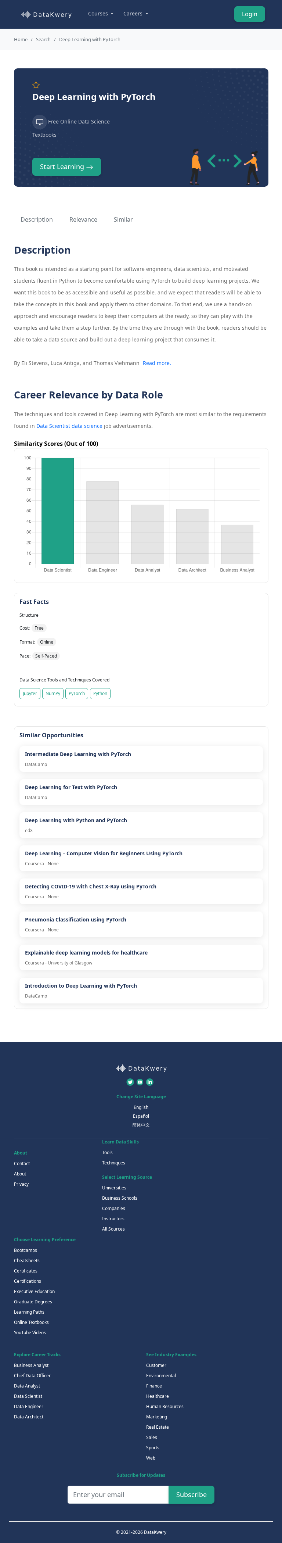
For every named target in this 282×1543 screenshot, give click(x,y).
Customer (156, 1365)
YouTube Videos (30, 1332)
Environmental (161, 1375)
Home (21, 39)
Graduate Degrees (33, 1302)
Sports (152, 1447)
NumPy (53, 693)
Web (150, 1458)
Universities (114, 1188)
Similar (123, 219)
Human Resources (165, 1406)
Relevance (83, 219)
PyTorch (77, 693)
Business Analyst (31, 1365)
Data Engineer (28, 1406)
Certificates (25, 1271)
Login (249, 14)
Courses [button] (98, 13)
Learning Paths (29, 1312)
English (141, 1107)
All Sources (113, 1229)
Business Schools (119, 1198)
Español (141, 1116)
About (20, 1174)
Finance (154, 1386)
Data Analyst (27, 1386)
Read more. (157, 362)
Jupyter (30, 693)
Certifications (27, 1281)
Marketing (156, 1417)
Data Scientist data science (69, 425)
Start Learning (63, 166)
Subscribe (191, 1494)
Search (43, 39)
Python (100, 693)
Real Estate (157, 1427)
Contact (22, 1163)
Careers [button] (133, 13)
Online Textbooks (31, 1322)
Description (37, 219)
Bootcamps (25, 1250)
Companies (113, 1208)
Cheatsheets (27, 1260)
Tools (107, 1152)
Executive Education (34, 1291)
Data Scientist (28, 1396)
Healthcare (157, 1396)
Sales (151, 1437)
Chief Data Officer (32, 1375)
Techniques (113, 1163)
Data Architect (28, 1417)
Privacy (21, 1184)
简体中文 (141, 1125)
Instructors (113, 1219)
